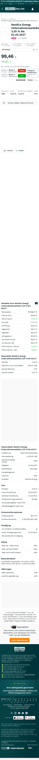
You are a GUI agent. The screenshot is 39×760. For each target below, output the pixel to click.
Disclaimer (18, 705)
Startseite (4, 19)
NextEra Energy (31, 479)
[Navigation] (2, 9)
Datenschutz (29, 705)
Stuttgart (31, 312)
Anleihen (12, 19)
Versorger (33, 469)
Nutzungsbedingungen (19, 708)
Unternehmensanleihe (28, 453)
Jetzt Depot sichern (19, 683)
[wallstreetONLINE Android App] (30, 719)
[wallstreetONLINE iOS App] (18, 719)
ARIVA (15, 725)
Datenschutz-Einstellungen (19, 706)
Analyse (21, 150)
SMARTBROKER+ (29, 675)
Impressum (7, 705)
